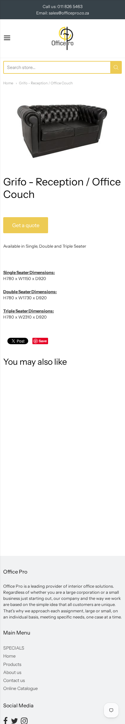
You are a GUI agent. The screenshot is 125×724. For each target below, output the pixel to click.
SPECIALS (13, 648)
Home (8, 83)
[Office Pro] (62, 38)
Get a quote (25, 225)
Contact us (14, 680)
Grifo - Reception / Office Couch (46, 83)
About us (12, 672)
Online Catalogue (20, 688)
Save (43, 340)
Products (12, 664)
